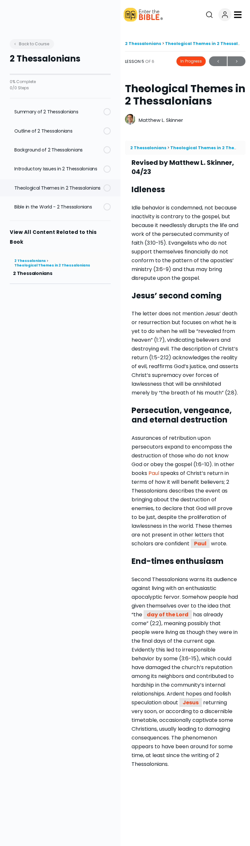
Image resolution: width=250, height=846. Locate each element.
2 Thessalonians (30, 260)
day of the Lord (167, 614)
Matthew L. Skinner (161, 120)
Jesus (191, 702)
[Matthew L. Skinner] (130, 120)
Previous (218, 61)
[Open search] (209, 14)
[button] (237, 15)
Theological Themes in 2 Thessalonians (52, 265)
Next (236, 61)
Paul (200, 543)
